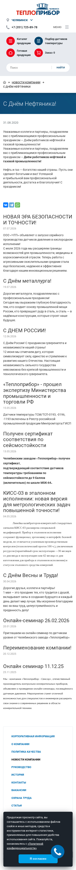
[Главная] (4, 82)
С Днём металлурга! (27, 280)
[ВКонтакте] (5, 204)
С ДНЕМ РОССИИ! (24, 330)
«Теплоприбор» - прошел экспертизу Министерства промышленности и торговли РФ (34, 393)
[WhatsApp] (17, 204)
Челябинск (20, 20)
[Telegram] (11, 204)
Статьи (16, 805)
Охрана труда (21, 798)
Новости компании (26, 82)
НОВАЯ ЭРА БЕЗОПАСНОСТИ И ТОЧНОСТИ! (37, 219)
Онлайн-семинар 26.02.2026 (36, 620)
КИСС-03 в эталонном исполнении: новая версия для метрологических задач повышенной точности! (36, 501)
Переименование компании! (37, 647)
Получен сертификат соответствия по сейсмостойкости (28, 439)
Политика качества (26, 751)
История (17, 774)
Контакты (18, 782)
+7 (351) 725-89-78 (24, 27)
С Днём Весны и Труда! (30, 575)
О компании (20, 744)
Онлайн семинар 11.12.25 (33, 666)
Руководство (21, 767)
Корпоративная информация (33, 736)
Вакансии (18, 790)
